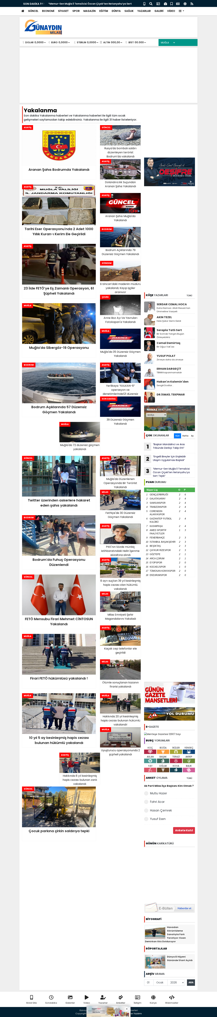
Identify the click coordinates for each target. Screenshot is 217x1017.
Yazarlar (103, 1002)
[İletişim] (158, 3)
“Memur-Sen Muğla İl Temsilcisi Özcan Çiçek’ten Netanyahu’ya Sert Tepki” (168, 472)
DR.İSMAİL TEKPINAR (171, 394)
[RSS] (192, 3)
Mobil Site (31, 1002)
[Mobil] (144, 3)
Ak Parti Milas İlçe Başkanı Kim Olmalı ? (169, 786)
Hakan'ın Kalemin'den (173, 382)
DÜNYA (116, 11)
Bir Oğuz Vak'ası (165, 346)
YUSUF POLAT (166, 356)
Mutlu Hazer (158, 793)
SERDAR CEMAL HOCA (172, 304)
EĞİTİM (103, 11)
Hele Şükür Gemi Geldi (169, 321)
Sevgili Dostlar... (165, 385)
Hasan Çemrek (161, 810)
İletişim (137, 1002)
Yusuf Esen (158, 819)
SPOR (76, 11)
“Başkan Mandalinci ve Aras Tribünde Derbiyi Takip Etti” (166, 446)
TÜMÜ (189, 295)
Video (86, 1002)
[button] (181, 11)
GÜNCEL (33, 11)
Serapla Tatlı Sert (169, 330)
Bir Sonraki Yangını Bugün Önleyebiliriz (170, 335)
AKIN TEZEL (164, 317)
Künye (153, 1002)
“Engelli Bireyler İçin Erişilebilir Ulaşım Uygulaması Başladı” (166, 459)
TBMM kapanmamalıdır (169, 372)
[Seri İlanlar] (171, 3)
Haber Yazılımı (134, 1013)
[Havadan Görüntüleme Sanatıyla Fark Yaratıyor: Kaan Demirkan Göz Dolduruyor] (155, 932)
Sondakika (51, 1002)
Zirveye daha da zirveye (170, 359)
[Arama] (151, 3)
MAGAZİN (89, 11)
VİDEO (171, 11)
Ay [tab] (192, 435)
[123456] (169, 874)
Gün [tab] (177, 435)
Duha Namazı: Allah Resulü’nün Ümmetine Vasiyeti (173, 309)
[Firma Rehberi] (165, 3)
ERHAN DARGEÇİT (169, 369)
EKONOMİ (48, 11)
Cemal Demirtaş (168, 343)
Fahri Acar (157, 802)
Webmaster (171, 1002)
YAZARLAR (144, 11)
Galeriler (70, 1002)
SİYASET (63, 11)
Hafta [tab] (185, 435)
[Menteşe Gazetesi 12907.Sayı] (162, 734)
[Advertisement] (133, 27)
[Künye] (185, 3)
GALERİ (158, 11)
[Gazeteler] (177, 3)
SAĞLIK (129, 11)
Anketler (120, 1002)
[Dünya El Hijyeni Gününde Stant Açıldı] (155, 961)
